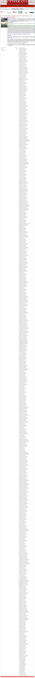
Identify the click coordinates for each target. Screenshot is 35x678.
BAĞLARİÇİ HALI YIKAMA (22, 192)
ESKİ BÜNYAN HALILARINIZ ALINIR (23, 655)
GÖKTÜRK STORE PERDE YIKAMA (23, 457)
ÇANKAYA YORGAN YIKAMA (22, 56)
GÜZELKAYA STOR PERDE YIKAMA (23, 495)
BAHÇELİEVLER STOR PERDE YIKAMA (24, 209)
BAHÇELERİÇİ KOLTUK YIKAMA (23, 202)
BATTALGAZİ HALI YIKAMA (22, 253)
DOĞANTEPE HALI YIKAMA (22, 367)
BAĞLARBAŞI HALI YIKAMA (22, 188)
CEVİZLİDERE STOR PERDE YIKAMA (24, 301)
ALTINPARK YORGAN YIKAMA (23, 124)
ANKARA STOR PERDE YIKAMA (23, 49)
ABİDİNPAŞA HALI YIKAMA (22, 77)
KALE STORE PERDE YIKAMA (23, 550)
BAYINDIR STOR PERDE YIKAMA (23, 259)
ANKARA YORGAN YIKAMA (22, 48)
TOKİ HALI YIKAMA (21, 633)
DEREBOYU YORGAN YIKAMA (23, 349)
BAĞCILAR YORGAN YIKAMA (23, 185)
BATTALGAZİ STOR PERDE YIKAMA (23, 255)
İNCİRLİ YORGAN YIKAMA (22, 539)
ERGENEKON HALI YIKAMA (22, 405)
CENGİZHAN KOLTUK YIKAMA (23, 298)
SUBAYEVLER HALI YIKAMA (22, 617)
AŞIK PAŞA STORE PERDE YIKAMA (23, 144)
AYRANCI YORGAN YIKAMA (22, 166)
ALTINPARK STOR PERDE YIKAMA (23, 125)
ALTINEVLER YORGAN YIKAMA (23, 120)
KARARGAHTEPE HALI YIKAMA (23, 561)
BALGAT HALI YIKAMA (22, 211)
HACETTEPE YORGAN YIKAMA (23, 506)
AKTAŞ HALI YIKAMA (21, 96)
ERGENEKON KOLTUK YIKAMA (23, 408)
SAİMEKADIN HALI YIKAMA (22, 607)
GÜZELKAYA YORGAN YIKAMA (23, 494)
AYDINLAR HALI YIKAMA (22, 157)
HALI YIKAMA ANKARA (22, 658)
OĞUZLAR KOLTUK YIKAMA (30, 7)
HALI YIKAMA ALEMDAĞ (22, 672)
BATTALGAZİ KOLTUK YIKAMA (23, 256)
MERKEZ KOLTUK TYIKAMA (22, 587)
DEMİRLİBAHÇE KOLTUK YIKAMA (23, 343)
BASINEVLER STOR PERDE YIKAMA (24, 236)
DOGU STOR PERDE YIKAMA (23, 373)
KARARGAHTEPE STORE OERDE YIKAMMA (24, 563)
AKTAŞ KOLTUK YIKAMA (22, 99)
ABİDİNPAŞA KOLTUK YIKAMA (23, 80)
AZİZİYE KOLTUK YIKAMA (22, 179)
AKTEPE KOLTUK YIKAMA (22, 103)
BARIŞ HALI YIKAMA (21, 226)
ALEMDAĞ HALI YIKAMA (22, 104)
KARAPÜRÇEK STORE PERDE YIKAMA (24, 559)
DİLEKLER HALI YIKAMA (22, 363)
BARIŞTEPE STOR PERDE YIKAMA (23, 232)
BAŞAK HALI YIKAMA (22, 238)
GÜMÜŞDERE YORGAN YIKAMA (23, 479)
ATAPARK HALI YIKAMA (22, 146)
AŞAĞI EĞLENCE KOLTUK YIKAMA (23, 141)
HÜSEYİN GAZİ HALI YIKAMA (23, 528)
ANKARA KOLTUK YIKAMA (22, 50)
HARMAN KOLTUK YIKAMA (22, 515)
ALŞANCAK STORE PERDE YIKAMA (23, 113)
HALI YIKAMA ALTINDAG (22, 659)
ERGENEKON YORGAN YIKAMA (23, 406)
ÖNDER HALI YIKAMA (4, 7)
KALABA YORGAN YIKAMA (22, 545)
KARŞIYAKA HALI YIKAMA (22, 567)
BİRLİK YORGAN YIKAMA (22, 273)
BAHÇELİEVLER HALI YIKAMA (23, 207)
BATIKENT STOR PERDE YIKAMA (23, 251)
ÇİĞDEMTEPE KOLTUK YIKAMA (23, 321)
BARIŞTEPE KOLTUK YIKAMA (23, 233)
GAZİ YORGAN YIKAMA (22, 448)
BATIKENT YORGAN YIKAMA (22, 250)
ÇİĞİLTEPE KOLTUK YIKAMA (22, 325)
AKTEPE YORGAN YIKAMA (22, 101)
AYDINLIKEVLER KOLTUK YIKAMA (23, 164)
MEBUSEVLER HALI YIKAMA (23, 582)
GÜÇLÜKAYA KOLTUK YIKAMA (23, 462)
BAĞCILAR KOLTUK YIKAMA (22, 187)
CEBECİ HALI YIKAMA (22, 291)
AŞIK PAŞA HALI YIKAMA (22, 142)
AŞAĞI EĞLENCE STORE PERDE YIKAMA (24, 140)
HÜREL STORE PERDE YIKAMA (23, 526)
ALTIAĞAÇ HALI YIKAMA (22, 115)
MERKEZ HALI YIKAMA (22, 585)
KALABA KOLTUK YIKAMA (22, 547)
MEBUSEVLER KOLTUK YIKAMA (23, 584)
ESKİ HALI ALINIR (21, 654)
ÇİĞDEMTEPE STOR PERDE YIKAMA (24, 320)
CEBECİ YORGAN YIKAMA (22, 292)
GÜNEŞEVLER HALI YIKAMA (23, 482)
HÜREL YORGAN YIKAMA (22, 525)
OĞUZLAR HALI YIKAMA (22, 591)
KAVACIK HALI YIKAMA (22, 568)
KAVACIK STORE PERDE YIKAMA (23, 570)
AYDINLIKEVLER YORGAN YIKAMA (23, 162)
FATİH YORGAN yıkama (22, 436)
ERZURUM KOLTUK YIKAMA (22, 412)
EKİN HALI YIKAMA (21, 390)
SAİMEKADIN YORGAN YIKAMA (23, 608)
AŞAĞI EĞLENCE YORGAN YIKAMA (23, 139)
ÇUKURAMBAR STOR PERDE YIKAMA (24, 328)
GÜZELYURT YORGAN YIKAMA (23, 502)
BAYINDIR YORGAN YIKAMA (22, 258)
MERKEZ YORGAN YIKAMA (22, 586)
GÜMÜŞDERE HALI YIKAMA (22, 478)
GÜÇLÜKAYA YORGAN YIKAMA (23, 460)
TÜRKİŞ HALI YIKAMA (22, 634)
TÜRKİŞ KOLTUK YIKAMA (22, 637)
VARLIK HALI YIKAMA (22, 638)
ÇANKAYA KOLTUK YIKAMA (22, 58)
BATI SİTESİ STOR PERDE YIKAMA (23, 247)
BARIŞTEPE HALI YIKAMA (22, 230)
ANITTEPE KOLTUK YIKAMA (22, 137)
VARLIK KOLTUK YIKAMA (22, 641)
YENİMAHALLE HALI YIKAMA (23, 70)
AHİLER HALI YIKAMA (22, 81)
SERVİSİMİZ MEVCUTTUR (22, 653)
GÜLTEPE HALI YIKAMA (22, 470)
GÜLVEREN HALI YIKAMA (22, 474)
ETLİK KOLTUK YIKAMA (22, 430)
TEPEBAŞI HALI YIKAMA (22, 629)
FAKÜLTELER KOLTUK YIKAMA (23, 434)
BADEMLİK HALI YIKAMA (22, 180)
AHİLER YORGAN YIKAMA (22, 82)
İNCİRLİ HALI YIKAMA (22, 538)
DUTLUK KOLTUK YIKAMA (22, 385)
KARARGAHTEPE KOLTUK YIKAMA (23, 564)
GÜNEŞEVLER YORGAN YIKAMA (23, 483)
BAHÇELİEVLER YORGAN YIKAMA (23, 208)
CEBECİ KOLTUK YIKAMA (22, 294)
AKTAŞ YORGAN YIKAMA (22, 97)
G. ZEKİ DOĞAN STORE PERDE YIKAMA (24, 453)
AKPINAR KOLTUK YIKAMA (22, 95)
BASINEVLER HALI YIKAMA (22, 234)
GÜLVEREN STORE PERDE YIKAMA (23, 476)
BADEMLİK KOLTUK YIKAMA (22, 183)
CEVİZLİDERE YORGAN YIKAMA (23, 300)
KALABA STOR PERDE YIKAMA (23, 546)
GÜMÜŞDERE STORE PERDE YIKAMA (24, 480)
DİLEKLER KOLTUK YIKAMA (22, 366)
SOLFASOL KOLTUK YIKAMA (22, 616)
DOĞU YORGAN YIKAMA (22, 372)
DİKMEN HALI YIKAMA (22, 359)
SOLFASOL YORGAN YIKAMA (23, 614)
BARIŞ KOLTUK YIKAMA (22, 229)
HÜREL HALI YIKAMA (22, 524)
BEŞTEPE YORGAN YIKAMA (22, 269)
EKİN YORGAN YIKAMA (22, 391)
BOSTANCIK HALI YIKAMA (22, 280)
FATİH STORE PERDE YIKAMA (23, 437)
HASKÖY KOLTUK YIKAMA (22, 519)
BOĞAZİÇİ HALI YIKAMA (22, 276)
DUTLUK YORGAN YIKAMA (22, 383)
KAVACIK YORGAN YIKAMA (22, 569)
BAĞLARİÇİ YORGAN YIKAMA (23, 193)
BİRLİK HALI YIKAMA (21, 272)
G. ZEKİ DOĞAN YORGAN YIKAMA (23, 452)
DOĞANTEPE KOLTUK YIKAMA (23, 370)
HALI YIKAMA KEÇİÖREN (22, 661)
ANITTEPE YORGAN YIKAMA (23, 135)
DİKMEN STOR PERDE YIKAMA (23, 361)
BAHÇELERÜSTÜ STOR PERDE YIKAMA (24, 205)
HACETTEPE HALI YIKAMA (22, 505)
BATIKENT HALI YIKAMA (22, 249)
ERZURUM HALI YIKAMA (22, 409)
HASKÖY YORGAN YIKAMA (22, 517)
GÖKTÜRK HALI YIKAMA (22, 455)
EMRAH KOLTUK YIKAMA (22, 404)
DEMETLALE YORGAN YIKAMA (23, 338)
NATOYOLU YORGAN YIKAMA (23, 589)
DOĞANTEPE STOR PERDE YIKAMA (23, 369)
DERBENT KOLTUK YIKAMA (22, 347)
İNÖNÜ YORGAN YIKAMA (22, 543)
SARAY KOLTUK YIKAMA (22, 76)
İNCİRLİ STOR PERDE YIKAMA (23, 540)
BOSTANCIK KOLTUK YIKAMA (23, 283)
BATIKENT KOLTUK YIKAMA (22, 252)
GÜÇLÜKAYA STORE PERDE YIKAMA (24, 461)
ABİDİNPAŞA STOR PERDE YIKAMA (23, 79)
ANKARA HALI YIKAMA (22, 47)
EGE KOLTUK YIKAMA (22, 389)
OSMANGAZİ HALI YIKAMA (22, 595)
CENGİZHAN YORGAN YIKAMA (23, 296)
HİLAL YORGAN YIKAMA (22, 521)
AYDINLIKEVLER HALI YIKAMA (23, 161)
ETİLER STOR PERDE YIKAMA (23, 425)
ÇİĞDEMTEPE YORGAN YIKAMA (23, 319)
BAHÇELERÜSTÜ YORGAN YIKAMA (23, 204)
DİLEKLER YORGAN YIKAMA (23, 364)
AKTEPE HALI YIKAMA (22, 100)
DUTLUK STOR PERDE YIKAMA (23, 384)
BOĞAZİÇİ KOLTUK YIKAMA (22, 279)
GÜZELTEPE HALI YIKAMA (22, 497)
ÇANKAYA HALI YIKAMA (22, 55)
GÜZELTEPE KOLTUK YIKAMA (23, 500)
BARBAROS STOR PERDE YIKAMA (23, 224)
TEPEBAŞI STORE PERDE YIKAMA (23, 631)
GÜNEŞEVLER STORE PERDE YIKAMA (24, 484)
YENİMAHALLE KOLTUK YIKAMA (23, 73)
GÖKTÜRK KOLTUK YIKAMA (22, 458)
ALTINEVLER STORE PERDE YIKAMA (24, 121)
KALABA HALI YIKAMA (22, 544)
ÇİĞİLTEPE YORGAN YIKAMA (23, 323)
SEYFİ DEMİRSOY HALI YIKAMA (23, 610)
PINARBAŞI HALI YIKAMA (22, 604)
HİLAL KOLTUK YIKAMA (22, 523)
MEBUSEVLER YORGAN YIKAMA (23, 583)
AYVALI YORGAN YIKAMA (22, 170)
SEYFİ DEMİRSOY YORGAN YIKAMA (23, 611)
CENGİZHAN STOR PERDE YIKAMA (23, 297)
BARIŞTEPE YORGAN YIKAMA (23, 231)
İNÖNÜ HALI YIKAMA (22, 542)
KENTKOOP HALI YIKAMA (22, 573)
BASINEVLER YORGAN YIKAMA (23, 235)
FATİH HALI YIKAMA (21, 435)
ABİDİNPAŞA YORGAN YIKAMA (23, 78)
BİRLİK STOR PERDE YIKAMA (23, 274)
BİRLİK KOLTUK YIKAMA (22, 275)
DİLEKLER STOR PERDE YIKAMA (23, 365)
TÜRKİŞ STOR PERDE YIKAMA (23, 636)
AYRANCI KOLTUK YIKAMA (22, 168)
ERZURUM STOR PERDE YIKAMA (23, 411)
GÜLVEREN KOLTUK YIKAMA (23, 477)
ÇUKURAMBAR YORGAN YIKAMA (23, 327)
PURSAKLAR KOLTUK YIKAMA (23, 69)
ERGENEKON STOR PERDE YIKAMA (24, 407)
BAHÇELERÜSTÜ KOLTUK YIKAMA (23, 206)
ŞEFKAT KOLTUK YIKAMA (22, 627)
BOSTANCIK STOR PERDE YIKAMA (23, 282)
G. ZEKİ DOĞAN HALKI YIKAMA (23, 451)
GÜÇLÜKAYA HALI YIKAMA (22, 459)
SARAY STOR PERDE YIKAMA (23, 75)
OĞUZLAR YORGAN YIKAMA (23, 592)
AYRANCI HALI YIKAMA (22, 165)
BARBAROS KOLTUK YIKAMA (23, 225)
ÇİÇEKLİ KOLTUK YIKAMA (22, 317)
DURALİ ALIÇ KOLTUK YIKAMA (23, 381)
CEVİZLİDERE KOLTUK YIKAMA (23, 302)
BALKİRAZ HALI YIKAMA (22, 215)
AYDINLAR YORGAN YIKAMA (23, 158)
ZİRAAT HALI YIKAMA (22, 649)
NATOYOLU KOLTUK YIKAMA (23, 590)
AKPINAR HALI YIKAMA (22, 92)
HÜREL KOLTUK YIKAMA (22, 527)
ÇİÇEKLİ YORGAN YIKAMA (22, 315)
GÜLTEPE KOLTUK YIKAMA (22, 473)
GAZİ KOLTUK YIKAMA (22, 450)
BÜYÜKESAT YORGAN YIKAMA (23, 414)
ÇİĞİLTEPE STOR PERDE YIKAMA (23, 324)
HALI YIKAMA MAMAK (22, 662)
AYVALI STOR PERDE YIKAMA (23, 171)
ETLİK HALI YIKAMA (21, 427)
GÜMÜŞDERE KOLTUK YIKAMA (23, 481)
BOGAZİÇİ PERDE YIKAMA (22, 278)
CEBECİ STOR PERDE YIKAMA (23, 293)
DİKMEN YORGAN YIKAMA (22, 360)
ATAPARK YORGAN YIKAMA (22, 147)
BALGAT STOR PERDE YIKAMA (23, 213)
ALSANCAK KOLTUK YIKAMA (23, 114)
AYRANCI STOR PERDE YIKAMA (23, 167)
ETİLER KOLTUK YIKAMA (22, 426)
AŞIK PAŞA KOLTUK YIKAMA (22, 145)
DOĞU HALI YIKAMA (21, 371)
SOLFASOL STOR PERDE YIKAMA (23, 615)
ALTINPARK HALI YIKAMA (22, 123)
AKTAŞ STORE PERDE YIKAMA (23, 98)
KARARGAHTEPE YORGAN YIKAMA (23, 562)
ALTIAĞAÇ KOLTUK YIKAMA (22, 118)
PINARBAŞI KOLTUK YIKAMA (23, 606)
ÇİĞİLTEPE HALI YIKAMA (22, 322)
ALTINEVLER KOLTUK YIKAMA (23, 122)
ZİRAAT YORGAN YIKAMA (22, 650)
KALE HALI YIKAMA (21, 548)
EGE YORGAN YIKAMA (22, 387)
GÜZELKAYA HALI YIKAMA (22, 493)
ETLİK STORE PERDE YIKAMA (23, 429)
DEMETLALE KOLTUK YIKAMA (23, 340)
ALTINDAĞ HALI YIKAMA (22, 51)
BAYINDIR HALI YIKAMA (22, 257)
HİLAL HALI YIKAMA (21, 520)
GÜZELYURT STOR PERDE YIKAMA (23, 503)
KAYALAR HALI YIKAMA (22, 572)
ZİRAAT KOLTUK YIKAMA (22, 652)
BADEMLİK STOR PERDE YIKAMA (23, 182)
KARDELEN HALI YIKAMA (22, 565)
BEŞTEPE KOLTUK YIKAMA (22, 271)
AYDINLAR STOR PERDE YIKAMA (23, 159)
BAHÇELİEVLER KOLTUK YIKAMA (23, 210)
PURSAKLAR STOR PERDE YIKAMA (23, 68)
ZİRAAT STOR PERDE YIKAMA (23, 651)
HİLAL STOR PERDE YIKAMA (23, 522)
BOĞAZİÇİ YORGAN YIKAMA (22, 277)
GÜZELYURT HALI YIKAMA (22, 501)
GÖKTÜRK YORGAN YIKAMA (23, 456)
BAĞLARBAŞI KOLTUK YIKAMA (23, 191)
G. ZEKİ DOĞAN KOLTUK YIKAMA (23, 454)
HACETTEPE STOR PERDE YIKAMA (23, 507)
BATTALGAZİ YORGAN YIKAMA (23, 254)
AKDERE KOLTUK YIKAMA (22, 90)
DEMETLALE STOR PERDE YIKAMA (23, 339)
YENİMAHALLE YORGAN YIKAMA (23, 71)
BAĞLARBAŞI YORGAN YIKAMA (23, 189)
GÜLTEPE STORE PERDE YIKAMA (23, 472)
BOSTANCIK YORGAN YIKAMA (23, 281)
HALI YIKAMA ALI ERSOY (22, 673)
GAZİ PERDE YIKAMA (22, 449)
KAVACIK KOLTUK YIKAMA (22, 571)
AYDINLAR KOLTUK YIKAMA (22, 160)
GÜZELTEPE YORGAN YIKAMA (23, 498)
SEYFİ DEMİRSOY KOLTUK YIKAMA (23, 612)
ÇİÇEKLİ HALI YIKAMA (22, 314)
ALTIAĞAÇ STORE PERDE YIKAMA (23, 117)
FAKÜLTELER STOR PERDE (22, 433)
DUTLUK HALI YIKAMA (22, 382)
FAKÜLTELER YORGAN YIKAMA (23, 432)
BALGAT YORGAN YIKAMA (22, 212)
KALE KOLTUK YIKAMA (22, 551)
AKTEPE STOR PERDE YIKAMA (23, 102)
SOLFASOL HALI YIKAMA (22, 613)
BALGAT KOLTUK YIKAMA (22, 214)
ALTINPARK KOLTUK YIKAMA (23, 126)
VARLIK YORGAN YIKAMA (22, 639)
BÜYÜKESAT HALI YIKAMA (22, 413)
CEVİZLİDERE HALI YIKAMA (22, 299)
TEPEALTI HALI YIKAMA (22, 628)
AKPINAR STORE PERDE (22, 94)
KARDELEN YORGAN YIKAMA (23, 566)
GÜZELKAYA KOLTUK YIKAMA (23, 496)
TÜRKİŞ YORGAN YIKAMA (22, 635)
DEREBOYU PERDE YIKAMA (23, 350)
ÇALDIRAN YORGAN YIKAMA (23, 304)
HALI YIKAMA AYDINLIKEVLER (23, 675)
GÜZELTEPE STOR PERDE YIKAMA (23, 499)
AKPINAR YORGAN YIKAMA (22, 93)
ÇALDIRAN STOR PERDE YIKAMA (23, 305)
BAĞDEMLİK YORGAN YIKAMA (23, 181)
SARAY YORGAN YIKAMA (22, 74)
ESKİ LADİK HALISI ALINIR (22, 657)
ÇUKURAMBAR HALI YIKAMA (23, 326)
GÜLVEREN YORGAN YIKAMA (23, 475)
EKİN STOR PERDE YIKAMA (22, 392)
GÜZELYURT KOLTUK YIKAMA (23, 504)
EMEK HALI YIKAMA (21, 394)
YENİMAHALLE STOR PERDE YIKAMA (24, 72)
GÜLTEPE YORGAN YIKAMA (22, 471)
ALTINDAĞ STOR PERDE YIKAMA (23, 53)
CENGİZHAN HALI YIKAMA (22, 295)
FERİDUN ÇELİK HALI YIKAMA (23, 439)
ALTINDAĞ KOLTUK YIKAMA (22, 54)
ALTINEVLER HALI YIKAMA (22, 119)
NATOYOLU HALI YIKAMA (22, 588)
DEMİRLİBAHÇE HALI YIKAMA (23, 341)
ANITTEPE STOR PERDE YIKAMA (23, 136)
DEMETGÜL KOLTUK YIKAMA (23, 336)
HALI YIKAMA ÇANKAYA (22, 660)
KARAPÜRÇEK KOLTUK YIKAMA (23, 560)
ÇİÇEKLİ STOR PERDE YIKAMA (23, 316)
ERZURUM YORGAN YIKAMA (23, 410)
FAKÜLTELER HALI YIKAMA (22, 431)
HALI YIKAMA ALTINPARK (22, 674)
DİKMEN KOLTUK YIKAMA (22, 362)
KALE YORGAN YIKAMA (22, 549)
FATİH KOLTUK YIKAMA (22, 438)
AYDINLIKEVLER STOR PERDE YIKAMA (24, 163)
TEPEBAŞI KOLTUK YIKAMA (22, 632)
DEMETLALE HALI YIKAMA (22, 337)
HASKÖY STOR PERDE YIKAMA (23, 518)
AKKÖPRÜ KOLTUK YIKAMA (22, 91)
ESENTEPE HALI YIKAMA (22, 416)
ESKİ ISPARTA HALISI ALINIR (22, 656)
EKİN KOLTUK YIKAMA (22, 393)
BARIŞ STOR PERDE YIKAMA (23, 228)
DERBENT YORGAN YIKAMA (23, 345)
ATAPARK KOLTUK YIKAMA (22, 149)
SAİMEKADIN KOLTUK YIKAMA (23, 609)
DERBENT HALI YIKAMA (22, 344)
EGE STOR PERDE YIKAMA (22, 388)
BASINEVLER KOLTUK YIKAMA (23, 237)
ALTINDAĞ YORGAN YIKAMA (23, 52)
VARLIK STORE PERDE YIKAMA (23, 640)
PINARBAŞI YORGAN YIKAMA (23, 605)
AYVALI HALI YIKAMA (22, 169)
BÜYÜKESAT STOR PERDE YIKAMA (23, 415)
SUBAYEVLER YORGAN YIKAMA (23, 618)
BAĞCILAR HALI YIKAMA (22, 184)
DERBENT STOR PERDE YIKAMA (23, 346)
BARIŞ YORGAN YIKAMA (22, 227)
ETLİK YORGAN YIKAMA (22, 428)
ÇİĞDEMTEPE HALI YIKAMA (22, 318)
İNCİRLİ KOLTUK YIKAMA (22, 541)
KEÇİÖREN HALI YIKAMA (22, 59)
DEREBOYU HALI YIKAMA (22, 348)
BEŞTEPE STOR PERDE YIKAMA (23, 270)
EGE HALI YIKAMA (21, 386)
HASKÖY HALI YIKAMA (22, 516)
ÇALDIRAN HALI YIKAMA (22, 303)
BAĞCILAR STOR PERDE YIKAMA (23, 186)
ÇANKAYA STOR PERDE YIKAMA (23, 57)
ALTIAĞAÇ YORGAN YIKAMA (23, 116)
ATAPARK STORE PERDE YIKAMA (23, 148)
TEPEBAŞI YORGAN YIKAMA (23, 630)
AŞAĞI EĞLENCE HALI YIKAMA (23, 138)
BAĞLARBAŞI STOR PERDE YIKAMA (24, 190)
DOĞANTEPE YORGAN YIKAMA (23, 368)
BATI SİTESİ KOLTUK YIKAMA (23, 248)
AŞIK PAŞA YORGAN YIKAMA (23, 143)
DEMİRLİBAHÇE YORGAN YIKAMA (23, 342)
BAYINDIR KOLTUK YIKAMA (22, 260)
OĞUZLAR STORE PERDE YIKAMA (23, 593)
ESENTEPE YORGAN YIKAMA (23, 417)
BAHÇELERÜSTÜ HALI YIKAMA (23, 203)
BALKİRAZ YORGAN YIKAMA (23, 216)
